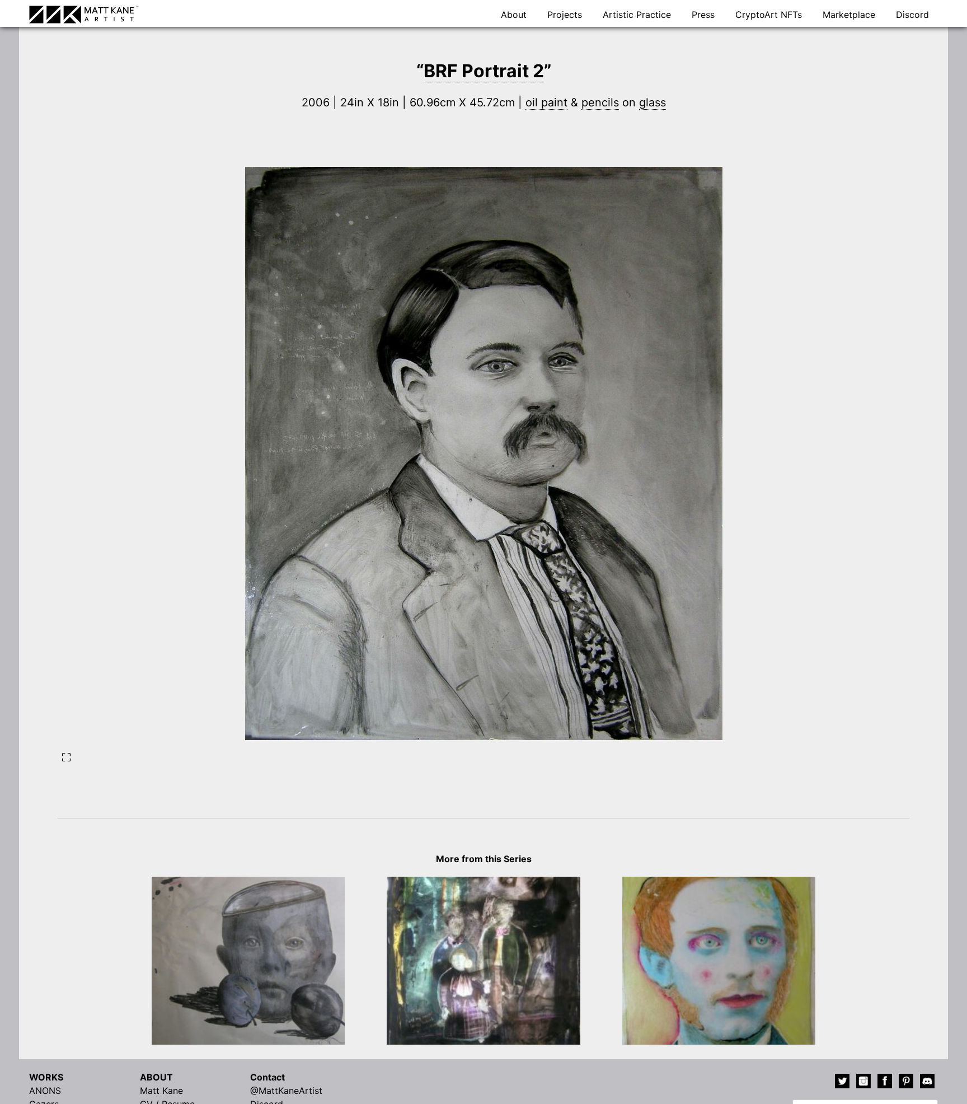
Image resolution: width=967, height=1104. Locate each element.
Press (703, 14)
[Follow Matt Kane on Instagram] (863, 1082)
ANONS (45, 1090)
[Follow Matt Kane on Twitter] (842, 1082)
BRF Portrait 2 (484, 71)
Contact (267, 1077)
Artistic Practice (637, 14)
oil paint (546, 102)
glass (652, 102)
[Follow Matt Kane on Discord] (927, 1082)
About (514, 14)
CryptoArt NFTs (768, 14)
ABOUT (156, 1077)
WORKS (46, 1077)
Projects (564, 14)
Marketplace (849, 14)
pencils (600, 102)
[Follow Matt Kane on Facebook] (885, 1082)
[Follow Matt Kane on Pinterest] (906, 1082)
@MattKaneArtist (286, 1090)
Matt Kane (161, 1090)
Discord (912, 14)
